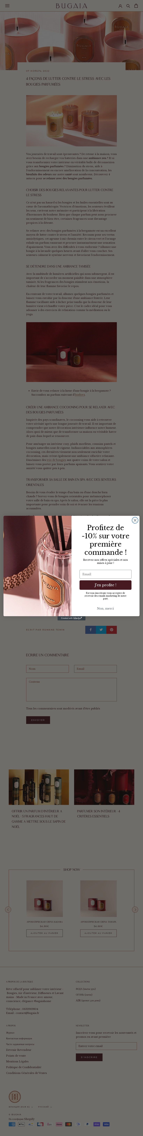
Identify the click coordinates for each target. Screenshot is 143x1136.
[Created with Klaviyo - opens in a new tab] (71, 618)
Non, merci (105, 608)
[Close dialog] (135, 520)
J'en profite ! (105, 585)
